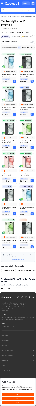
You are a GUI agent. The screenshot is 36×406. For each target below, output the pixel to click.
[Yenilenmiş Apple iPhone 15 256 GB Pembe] (27, 168)
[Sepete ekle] (14, 81)
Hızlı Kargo (17, 36)
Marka (12, 32)
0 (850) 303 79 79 (8, 326)
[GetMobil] (12, 3)
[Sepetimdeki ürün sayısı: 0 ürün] (33, 3)
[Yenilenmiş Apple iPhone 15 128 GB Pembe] (9, 168)
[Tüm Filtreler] (2, 32)
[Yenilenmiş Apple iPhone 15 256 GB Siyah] (9, 135)
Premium (6, 36)
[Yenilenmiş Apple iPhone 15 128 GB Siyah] (27, 69)
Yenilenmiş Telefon (19, 16)
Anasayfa (4, 16)
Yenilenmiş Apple (8, 270)
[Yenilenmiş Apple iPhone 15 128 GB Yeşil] (27, 135)
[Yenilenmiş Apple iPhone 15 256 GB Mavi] (9, 102)
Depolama (20, 32)
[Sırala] (6, 32)
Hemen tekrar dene (18, 259)
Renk (27, 32)
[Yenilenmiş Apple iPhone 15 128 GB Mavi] (9, 69)
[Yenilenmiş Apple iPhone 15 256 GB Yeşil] (9, 235)
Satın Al (10, 16)
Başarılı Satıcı (28, 36)
